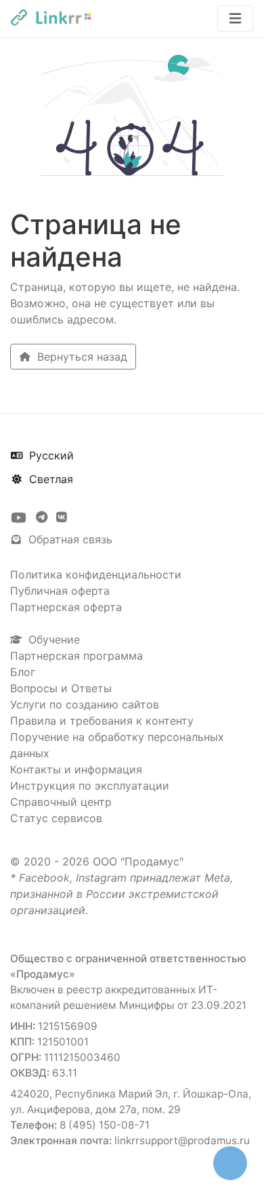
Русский (50, 455)
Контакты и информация (76, 769)
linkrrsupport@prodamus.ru (182, 1140)
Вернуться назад (80, 356)
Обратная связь (68, 539)
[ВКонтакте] (61, 517)
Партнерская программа (76, 655)
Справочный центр (61, 802)
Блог (22, 672)
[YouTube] (20, 517)
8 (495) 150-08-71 (105, 1125)
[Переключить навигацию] (235, 18)
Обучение (52, 639)
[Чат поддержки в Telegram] (43, 517)
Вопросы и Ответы (61, 688)
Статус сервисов (56, 818)
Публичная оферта (60, 590)
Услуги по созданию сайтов (84, 704)
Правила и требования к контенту (102, 720)
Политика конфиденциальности (95, 574)
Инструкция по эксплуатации (89, 785)
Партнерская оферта (66, 607)
